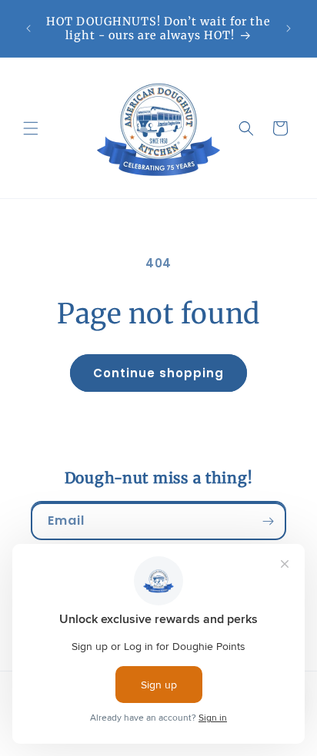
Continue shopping (158, 373)
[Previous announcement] (28, 28)
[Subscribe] (268, 521)
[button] (31, 128)
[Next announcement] (288, 28)
